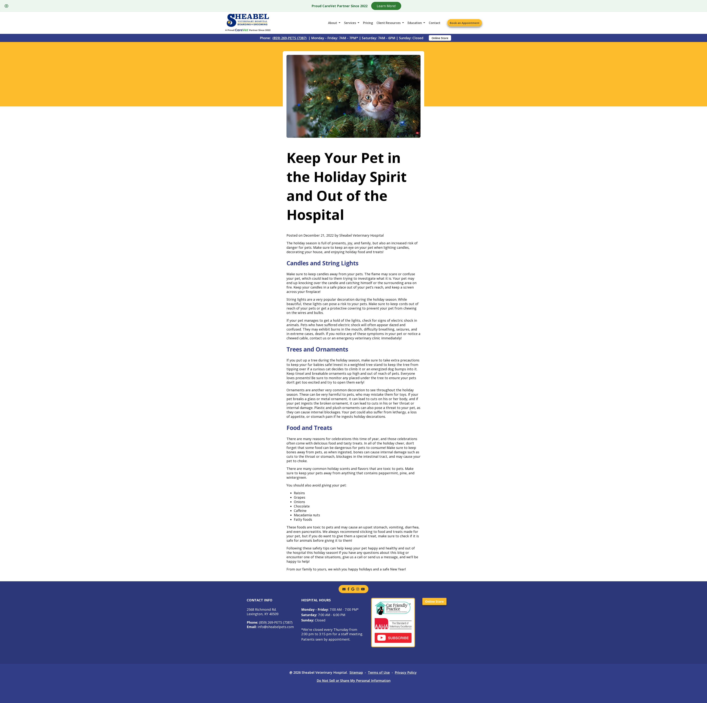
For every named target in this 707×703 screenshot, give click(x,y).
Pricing (368, 23)
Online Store (440, 38)
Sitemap (356, 672)
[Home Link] (248, 23)
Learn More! (386, 6)
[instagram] (357, 589)
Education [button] (415, 23)
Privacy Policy (406, 672)
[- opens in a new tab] (348, 589)
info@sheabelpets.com (270, 627)
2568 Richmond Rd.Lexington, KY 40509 (262, 611)
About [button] (332, 23)
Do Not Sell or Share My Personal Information (354, 680)
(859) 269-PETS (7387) (289, 38)
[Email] (344, 589)
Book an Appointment (464, 23)
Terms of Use (379, 672)
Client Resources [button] (389, 23)
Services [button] (350, 23)
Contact (434, 23)
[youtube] (363, 589)
